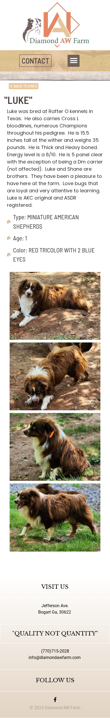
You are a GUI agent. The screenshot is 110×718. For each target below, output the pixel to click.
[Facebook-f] (55, 699)
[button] (74, 61)
